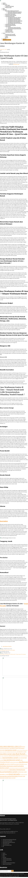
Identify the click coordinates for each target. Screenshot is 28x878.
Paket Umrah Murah (7, 864)
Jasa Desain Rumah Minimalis (14, 28)
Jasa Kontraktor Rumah (10, 15)
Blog (4, 8)
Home (4, 3)
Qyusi (4, 33)
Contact (4, 38)
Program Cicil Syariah (10, 34)
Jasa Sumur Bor (6, 843)
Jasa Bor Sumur (8, 31)
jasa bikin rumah (6, 754)
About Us (5, 4)
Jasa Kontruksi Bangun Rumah (9, 839)
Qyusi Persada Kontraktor (23, 774)
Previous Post (7, 649)
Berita (6, 37)
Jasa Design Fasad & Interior (9, 842)
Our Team (7, 5)
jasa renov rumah (9, 764)
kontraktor (25, 764)
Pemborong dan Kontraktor (9, 862)
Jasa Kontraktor (6, 755)
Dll (3, 846)
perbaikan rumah (4, 774)
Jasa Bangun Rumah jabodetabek (21, 750)
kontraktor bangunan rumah (8, 766)
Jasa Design (8, 26)
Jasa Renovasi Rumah (10, 24)
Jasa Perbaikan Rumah (10, 25)
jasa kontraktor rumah (10, 757)
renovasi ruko (21, 776)
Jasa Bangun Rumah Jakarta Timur (12, 751)
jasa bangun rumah (10, 750)
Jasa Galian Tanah (9, 32)
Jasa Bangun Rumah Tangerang (15, 21)
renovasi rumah (4, 778)
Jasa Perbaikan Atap (7, 845)
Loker (6, 36)
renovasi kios (3, 776)
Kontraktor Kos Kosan (10, 14)
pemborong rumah (22, 772)
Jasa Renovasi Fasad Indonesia (14, 762)
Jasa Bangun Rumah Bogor (14, 18)
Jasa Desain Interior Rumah (14, 27)
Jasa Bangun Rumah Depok (14, 19)
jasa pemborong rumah (11, 760)
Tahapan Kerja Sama (7, 860)
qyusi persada (14, 774)
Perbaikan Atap (8, 29)
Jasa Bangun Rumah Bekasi (14, 22)
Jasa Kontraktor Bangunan (14, 755)
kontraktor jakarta (6, 769)
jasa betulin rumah (21, 751)
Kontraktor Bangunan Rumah (12, 10)
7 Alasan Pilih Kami (9, 6)
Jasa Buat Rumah (18, 753)
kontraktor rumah (10, 771)
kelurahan (21, 764)
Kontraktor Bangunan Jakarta (15, 12)
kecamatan (16, 764)
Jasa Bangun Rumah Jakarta (14, 17)
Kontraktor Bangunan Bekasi (14, 13)
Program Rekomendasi (10, 35)
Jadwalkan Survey (7, 40)
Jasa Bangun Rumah (9, 16)
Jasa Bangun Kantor (7, 646)
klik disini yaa (16, 64)
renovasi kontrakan (12, 776)
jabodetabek (6, 748)
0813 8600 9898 (5, 746)
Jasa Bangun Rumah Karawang (15, 23)
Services (5, 9)
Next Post (13, 653)
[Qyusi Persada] (0, 0)
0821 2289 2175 (16, 746)
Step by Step (8, 7)
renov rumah (12, 778)
